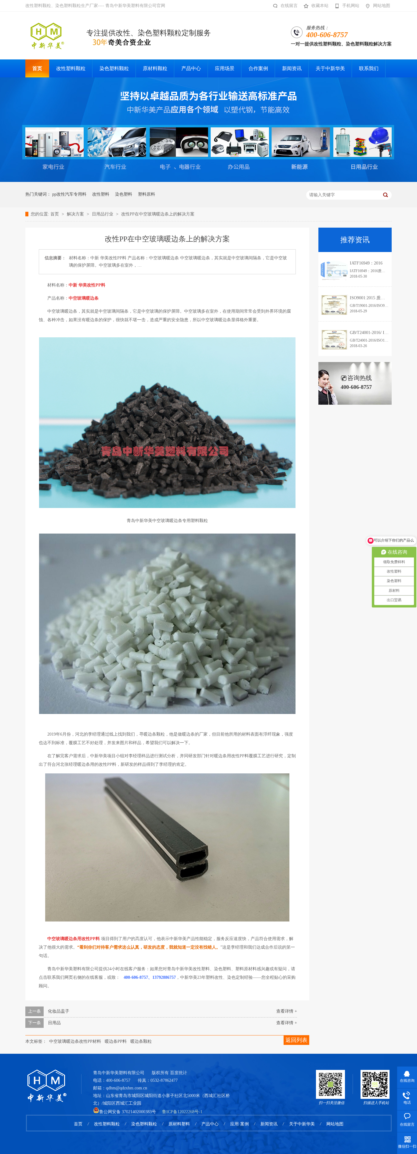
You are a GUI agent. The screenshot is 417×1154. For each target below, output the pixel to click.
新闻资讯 (268, 1124)
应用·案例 (239, 1124)
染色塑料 (123, 194)
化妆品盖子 (58, 1011)
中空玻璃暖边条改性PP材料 (75, 1041)
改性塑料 (100, 194)
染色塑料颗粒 (144, 1124)
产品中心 (210, 1124)
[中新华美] (46, 1078)
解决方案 (76, 214)
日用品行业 (103, 214)
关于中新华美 (302, 1124)
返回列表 (296, 1040)
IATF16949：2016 (366, 263)
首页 (55, 214)
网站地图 (381, 5)
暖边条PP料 (116, 1041)
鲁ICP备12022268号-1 (182, 1112)
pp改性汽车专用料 (69, 194)
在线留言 (289, 5)
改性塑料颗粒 (107, 1124)
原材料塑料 (179, 1124)
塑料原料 (146, 194)
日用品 (54, 1023)
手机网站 (350, 5)
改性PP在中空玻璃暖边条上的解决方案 (157, 214)
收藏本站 (319, 5)
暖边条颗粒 (141, 1041)
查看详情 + (286, 1011)
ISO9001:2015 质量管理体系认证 (380, 298)
